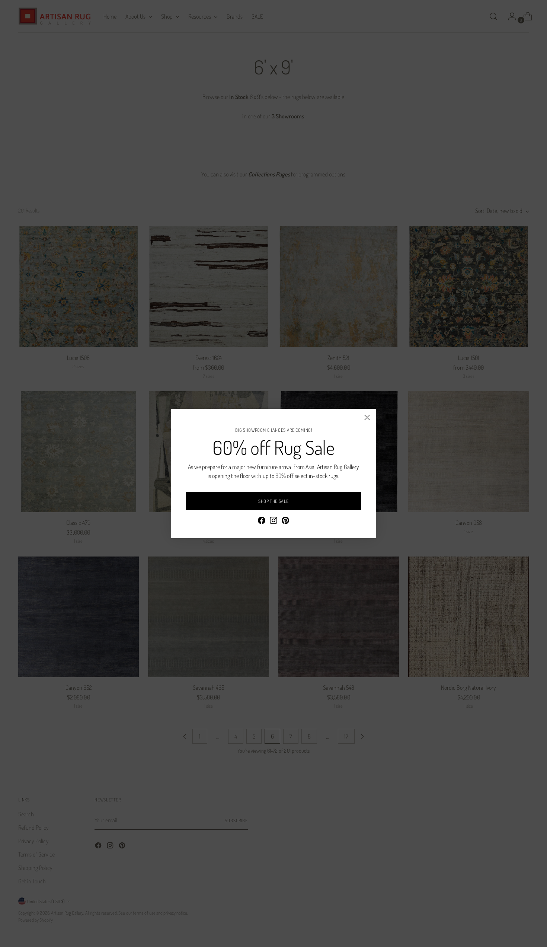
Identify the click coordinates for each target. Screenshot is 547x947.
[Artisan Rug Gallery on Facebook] (261, 521)
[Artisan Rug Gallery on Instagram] (273, 521)
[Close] (367, 417)
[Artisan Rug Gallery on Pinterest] (285, 521)
